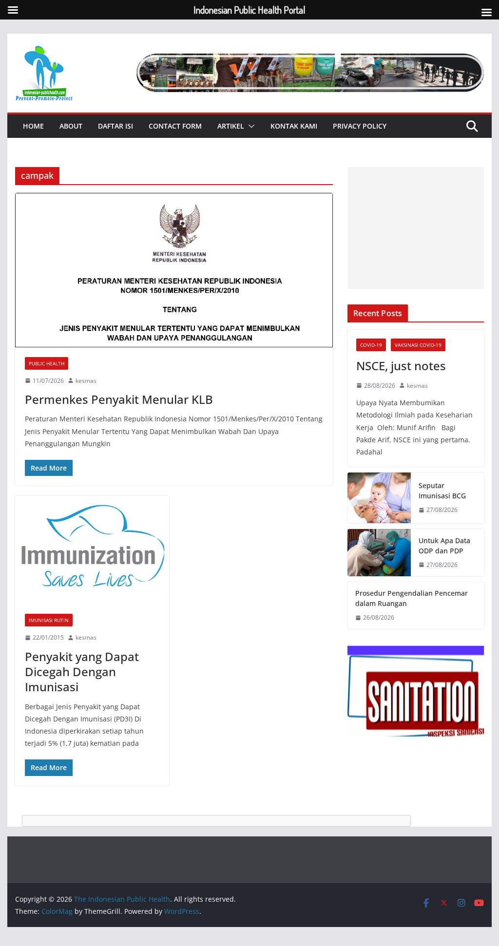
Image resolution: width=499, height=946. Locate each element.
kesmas (86, 381)
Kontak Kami (293, 126)
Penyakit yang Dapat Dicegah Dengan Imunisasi (82, 671)
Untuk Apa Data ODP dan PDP (444, 545)
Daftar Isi (115, 126)
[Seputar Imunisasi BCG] (379, 498)
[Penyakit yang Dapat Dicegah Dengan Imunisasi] (92, 549)
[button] (249, 126)
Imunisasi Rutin (49, 620)
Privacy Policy (359, 126)
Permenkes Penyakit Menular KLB (119, 399)
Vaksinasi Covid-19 (418, 344)
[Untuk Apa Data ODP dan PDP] (379, 553)
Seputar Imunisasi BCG (442, 490)
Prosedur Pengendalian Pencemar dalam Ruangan (411, 598)
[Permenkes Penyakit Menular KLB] (174, 270)
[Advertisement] (415, 228)
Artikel (230, 126)
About (70, 126)
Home (33, 126)
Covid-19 (371, 344)
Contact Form (175, 126)
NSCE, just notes (401, 366)
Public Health (46, 363)
